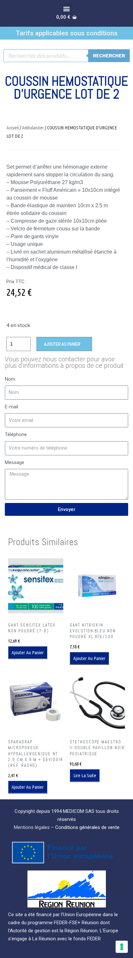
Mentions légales (32, 827)
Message (14, 462)
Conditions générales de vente (87, 827)
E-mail (11, 407)
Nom (10, 379)
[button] (66, 8)
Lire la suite (84, 775)
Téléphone (16, 434)
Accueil (12, 127)
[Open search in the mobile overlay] (66, 55)
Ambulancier (33, 127)
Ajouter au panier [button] (28, 652)
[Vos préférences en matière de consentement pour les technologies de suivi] (122, 947)
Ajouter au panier (62, 344)
